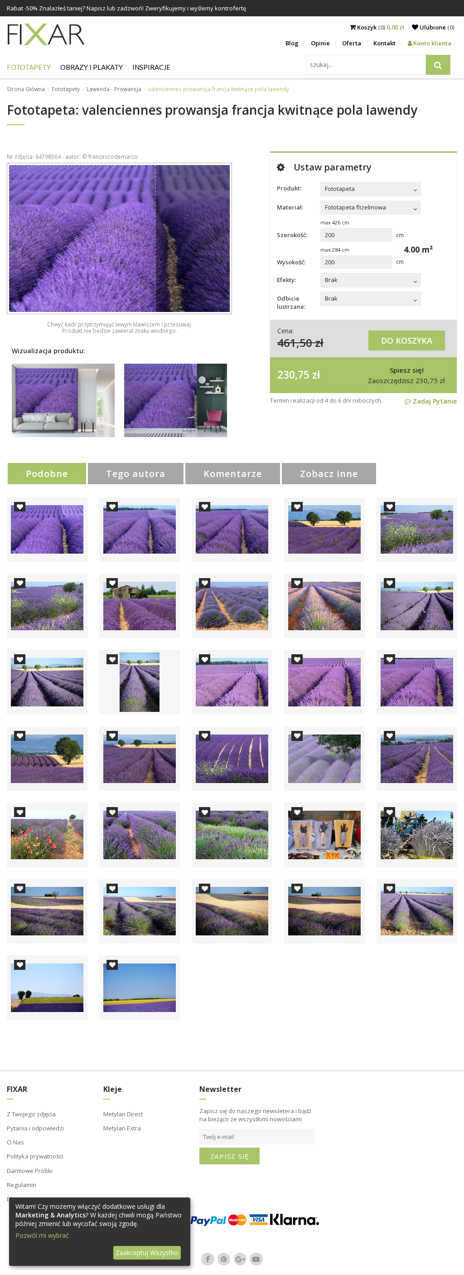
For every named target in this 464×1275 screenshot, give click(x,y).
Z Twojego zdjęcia (31, 1114)
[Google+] (240, 1259)
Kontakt (384, 43)
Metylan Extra (122, 1128)
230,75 (293, 374)
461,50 (294, 342)
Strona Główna (26, 89)
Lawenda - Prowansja (114, 89)
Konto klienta (431, 43)
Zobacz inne (329, 473)
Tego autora (135, 473)
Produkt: (289, 188)
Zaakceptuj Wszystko (147, 1252)
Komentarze (232, 473)
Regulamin (21, 1185)
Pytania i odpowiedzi (35, 1128)
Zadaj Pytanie (434, 401)
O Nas (15, 1142)
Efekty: (286, 280)
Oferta (351, 43)
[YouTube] (256, 1259)
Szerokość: (292, 235)
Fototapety (29, 67)
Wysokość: (291, 262)
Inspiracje (151, 67)
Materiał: (290, 207)
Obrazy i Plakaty (91, 67)
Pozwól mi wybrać (42, 1235)
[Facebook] (208, 1259)
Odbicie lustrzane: (291, 302)
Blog (292, 43)
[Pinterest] (224, 1259)
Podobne (47, 473)
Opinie (320, 43)
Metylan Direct (123, 1114)
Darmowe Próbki (30, 1171)
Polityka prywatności (35, 1156)
